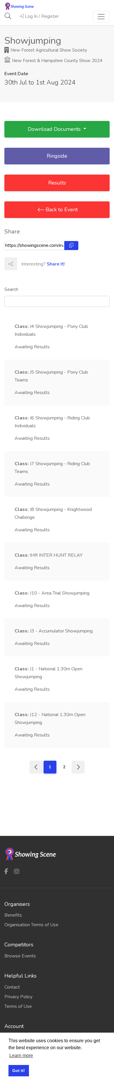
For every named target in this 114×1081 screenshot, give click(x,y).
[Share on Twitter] (36, 263)
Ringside (57, 155)
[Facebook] (6, 871)
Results (57, 182)
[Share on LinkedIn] (49, 263)
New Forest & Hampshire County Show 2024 (56, 61)
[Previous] (36, 767)
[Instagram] (16, 871)
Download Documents (55, 129)
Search (11, 289)
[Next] (78, 767)
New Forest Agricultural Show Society (48, 50)
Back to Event (61, 209)
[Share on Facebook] (23, 263)
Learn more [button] (21, 1055)
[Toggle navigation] (101, 16)
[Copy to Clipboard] (71, 245)
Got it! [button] (18, 1070)
